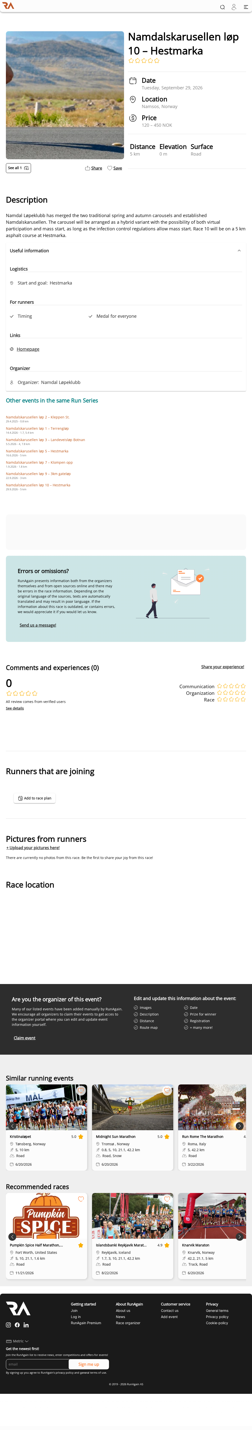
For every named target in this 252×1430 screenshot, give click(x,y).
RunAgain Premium (86, 1323)
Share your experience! (222, 666)
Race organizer (128, 1323)
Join (74, 1310)
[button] (126, 250)
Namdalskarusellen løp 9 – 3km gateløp (38, 473)
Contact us (169, 1310)
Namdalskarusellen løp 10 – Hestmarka (38, 485)
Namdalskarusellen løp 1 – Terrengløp (37, 428)
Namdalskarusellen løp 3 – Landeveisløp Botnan (45, 439)
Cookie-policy (217, 1323)
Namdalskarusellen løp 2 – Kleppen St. (38, 417)
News (120, 1317)
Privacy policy (217, 1317)
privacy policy (65, 1372)
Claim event (24, 1038)
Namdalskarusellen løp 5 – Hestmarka (37, 451)
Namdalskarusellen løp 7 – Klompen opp (39, 462)
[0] (234, 7)
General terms (217, 1310)
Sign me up (89, 1364)
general (84, 1372)
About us (123, 1310)
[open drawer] (246, 7)
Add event (169, 1317)
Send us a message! (38, 625)
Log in (76, 1317)
